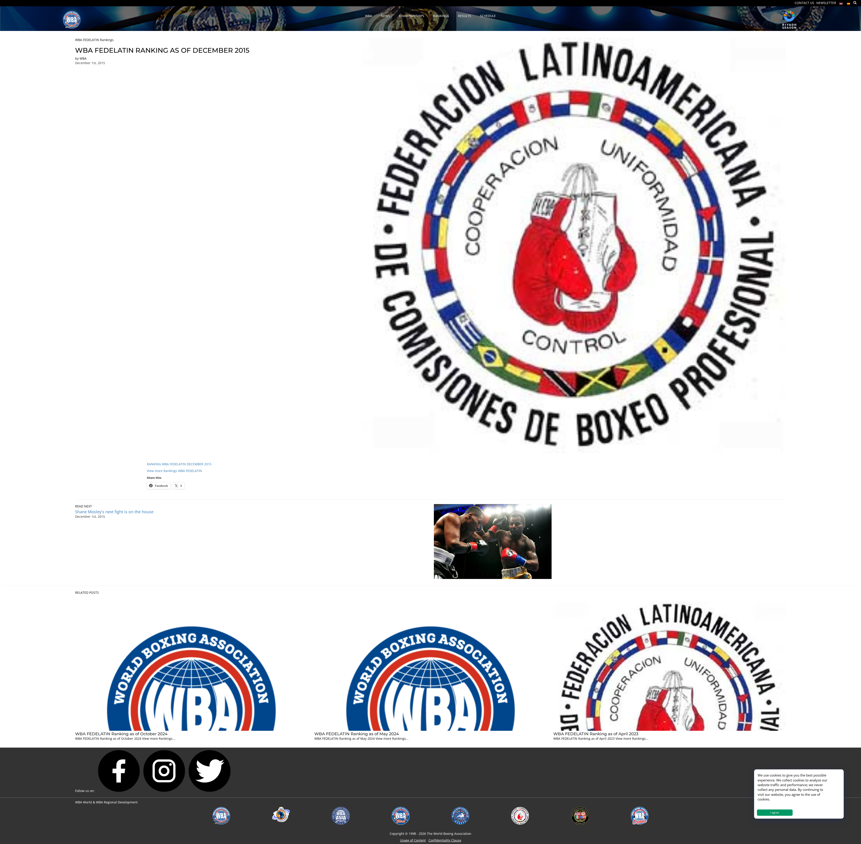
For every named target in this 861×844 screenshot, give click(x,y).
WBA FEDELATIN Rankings (94, 40)
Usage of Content (413, 840)
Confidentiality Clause (444, 840)
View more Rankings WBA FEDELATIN (174, 471)
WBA (83, 58)
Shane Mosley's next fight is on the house (114, 511)
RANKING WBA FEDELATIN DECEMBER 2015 (179, 464)
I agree (774, 812)
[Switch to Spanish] (848, 2)
